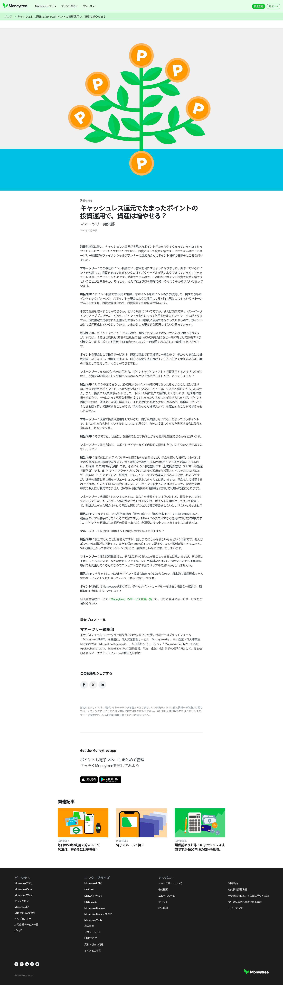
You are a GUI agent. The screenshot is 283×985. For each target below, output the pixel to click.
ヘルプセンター (22, 918)
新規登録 (258, 6)
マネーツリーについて (170, 883)
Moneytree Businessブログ (98, 914)
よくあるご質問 (92, 950)
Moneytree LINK (92, 883)
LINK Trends (90, 901)
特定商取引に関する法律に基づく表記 (248, 895)
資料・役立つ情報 (93, 944)
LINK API (89, 889)
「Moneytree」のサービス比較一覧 (130, 599)
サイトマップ (235, 908)
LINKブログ (90, 938)
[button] (47, 6)
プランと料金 (21, 900)
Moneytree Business (94, 908)
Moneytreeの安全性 (24, 912)
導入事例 (89, 925)
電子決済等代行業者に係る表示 (245, 901)
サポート (273, 6)
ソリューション (92, 932)
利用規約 (233, 883)
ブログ (8, 16)
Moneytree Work (23, 895)
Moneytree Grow (23, 889)
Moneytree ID (21, 906)
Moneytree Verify (93, 919)
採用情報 (163, 908)
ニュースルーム (166, 895)
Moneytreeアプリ (23, 883)
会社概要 (163, 889)
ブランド (163, 901)
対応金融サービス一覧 (26, 924)
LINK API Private (93, 895)
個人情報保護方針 (237, 889)
